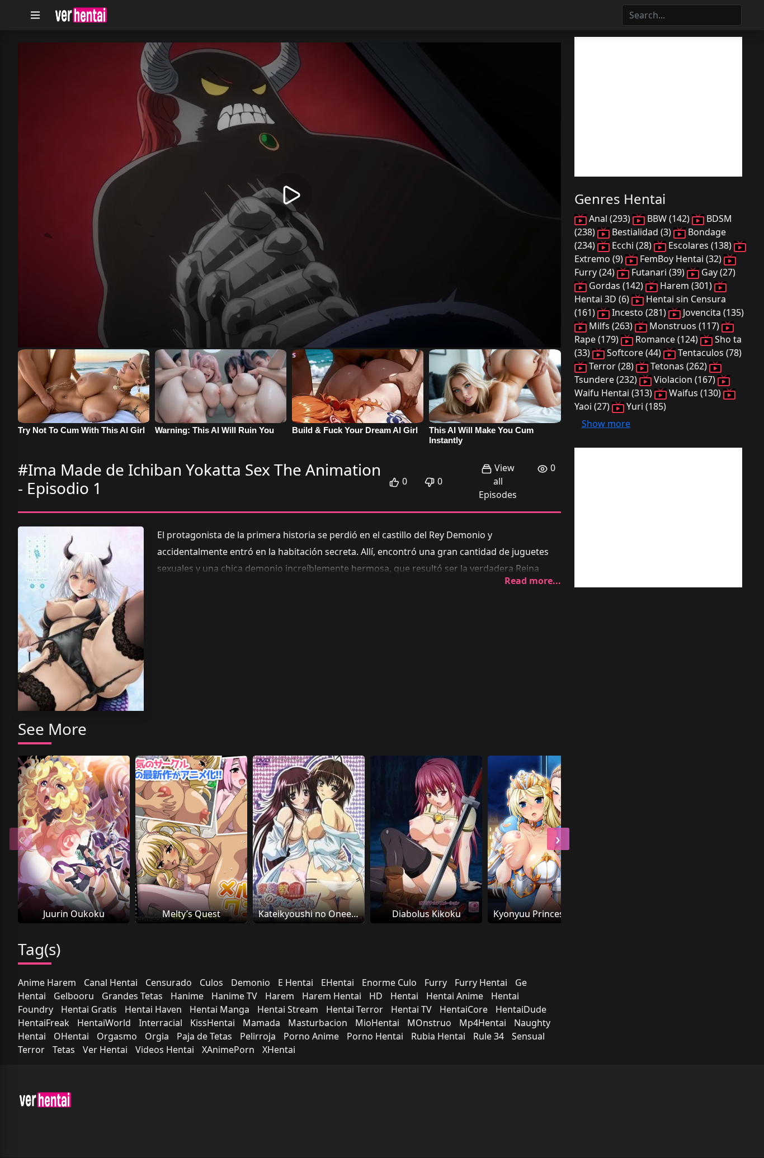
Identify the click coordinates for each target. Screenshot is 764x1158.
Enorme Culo (389, 982)
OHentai (71, 1036)
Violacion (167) (685, 379)
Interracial (160, 1023)
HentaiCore (464, 1009)
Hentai (404, 996)
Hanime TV (234, 996)
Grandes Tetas (132, 996)
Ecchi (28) (632, 245)
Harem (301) (686, 285)
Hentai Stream (287, 1009)
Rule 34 (488, 1036)
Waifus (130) (695, 393)
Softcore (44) (634, 353)
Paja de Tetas (204, 1036)
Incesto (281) (639, 312)
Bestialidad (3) (641, 232)
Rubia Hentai (438, 1036)
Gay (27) (717, 272)
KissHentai (212, 1023)
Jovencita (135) (712, 312)
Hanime (187, 996)
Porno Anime (311, 1036)
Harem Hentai (331, 996)
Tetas (64, 1049)
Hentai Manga (219, 1009)
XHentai (278, 1049)
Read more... (532, 581)
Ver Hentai (105, 1049)
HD (376, 996)
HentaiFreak (43, 1023)
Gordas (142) (616, 285)
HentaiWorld (104, 1023)
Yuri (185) (645, 406)
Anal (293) (610, 218)
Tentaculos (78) (709, 353)
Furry (436, 982)
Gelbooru (74, 996)
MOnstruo (429, 1023)
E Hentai (295, 982)
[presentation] (21, 839)
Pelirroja (258, 1036)
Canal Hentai (111, 982)
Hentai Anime (454, 996)
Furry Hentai (481, 982)
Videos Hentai (164, 1049)
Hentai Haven (153, 1009)
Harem (279, 996)
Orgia (157, 1036)
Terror (31, 1049)
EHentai (337, 982)
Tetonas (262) (678, 366)
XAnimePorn (228, 1049)
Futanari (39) (658, 272)
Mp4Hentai (482, 1023)
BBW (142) (668, 218)
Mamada (261, 1023)
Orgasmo (117, 1036)
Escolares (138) (700, 245)
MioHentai (377, 1023)
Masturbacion (317, 1023)
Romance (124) (666, 339)
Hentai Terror (354, 1009)
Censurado (168, 982)
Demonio (250, 982)
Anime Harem (47, 982)
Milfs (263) (611, 326)
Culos (211, 982)
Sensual (528, 1036)
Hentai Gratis (89, 1009)
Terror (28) (611, 366)
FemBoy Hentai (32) (681, 259)
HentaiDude (521, 1009)
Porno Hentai (375, 1036)
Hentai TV (411, 1009)
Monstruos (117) (684, 326)
